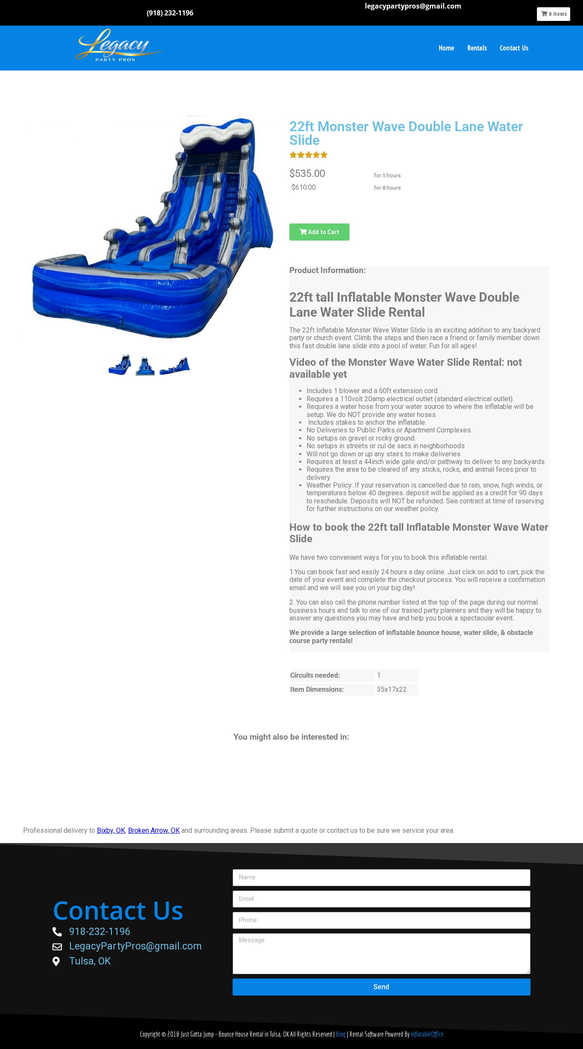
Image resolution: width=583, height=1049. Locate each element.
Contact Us (514, 48)
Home (447, 48)
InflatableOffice (427, 1034)
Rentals (477, 48)
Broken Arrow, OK (154, 830)
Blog (341, 1034)
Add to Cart (323, 232)
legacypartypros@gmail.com (413, 6)
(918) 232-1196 (170, 13)
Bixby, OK (111, 830)
